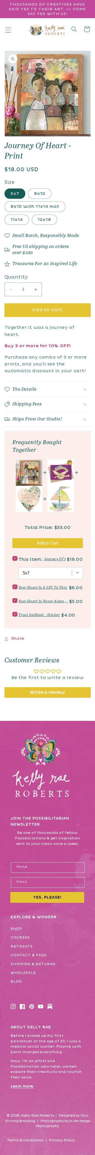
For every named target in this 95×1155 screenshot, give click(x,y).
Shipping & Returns (33, 964)
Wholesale (23, 973)
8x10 (39, 193)
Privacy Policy (62, 1140)
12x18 (44, 219)
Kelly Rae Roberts (37, 1115)
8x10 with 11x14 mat (35, 206)
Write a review (47, 692)
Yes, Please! (47, 897)
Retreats (22, 946)
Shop (16, 929)
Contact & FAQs (29, 955)
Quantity (16, 277)
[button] (8, 29)
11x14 (17, 219)
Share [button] (17, 638)
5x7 (15, 193)
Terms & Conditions (25, 1140)
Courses (20, 937)
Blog (16, 981)
